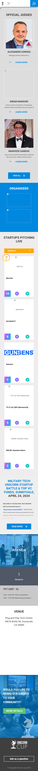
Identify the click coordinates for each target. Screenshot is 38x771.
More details (14, 711)
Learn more (21, 62)
